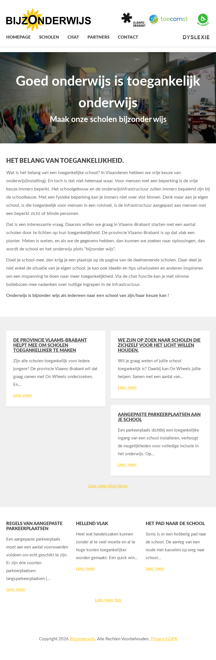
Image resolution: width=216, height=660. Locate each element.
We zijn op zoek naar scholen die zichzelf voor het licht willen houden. (159, 345)
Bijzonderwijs (82, 639)
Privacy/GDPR (164, 639)
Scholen (49, 37)
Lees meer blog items (108, 486)
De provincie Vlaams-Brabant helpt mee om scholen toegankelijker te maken (50, 345)
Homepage (18, 37)
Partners (98, 37)
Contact (128, 37)
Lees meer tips (108, 600)
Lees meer (22, 395)
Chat (73, 37)
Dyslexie (196, 37)
